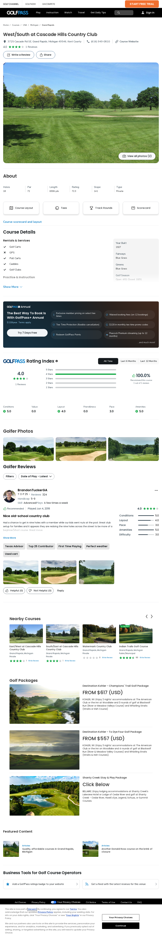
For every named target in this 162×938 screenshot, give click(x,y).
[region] (81, 921)
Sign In (150, 12)
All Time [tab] (108, 361)
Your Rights (72, 915)
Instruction (52, 12)
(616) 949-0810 (100, 41)
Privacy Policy (38, 902)
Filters (10, 476)
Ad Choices (20, 902)
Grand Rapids (48, 25)
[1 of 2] (81, 112)
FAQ (139, 902)
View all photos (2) (139, 156)
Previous (146, 616)
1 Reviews (31, 47)
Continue (120, 925)
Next (151, 616)
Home (6, 25)
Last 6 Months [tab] (128, 361)
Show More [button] (11, 287)
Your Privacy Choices (68, 902)
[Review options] (156, 490)
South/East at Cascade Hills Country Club (62, 648)
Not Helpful (42, 590)
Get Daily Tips (98, 12)
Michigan (34, 25)
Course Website (129, 41)
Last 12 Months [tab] (148, 361)
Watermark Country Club (97, 646)
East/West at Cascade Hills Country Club (25, 648)
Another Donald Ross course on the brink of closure (127, 850)
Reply (60, 590)
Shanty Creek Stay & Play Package (105, 777)
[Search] (119, 12)
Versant (32, 909)
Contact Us (126, 902)
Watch (68, 12)
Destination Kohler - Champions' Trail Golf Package (116, 686)
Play (38, 12)
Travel (81, 12)
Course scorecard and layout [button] (22, 222)
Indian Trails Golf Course (133, 646)
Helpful (16, 590)
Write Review (33, 661)
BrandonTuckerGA (32, 490)
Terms (73, 909)
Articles (26, 845)
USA (25, 25)
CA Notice (91, 902)
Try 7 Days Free (27, 333)
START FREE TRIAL (142, 4)
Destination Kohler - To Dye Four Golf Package (112, 732)
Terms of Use (108, 902)
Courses (15, 25)
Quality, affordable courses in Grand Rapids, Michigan (48, 850)
